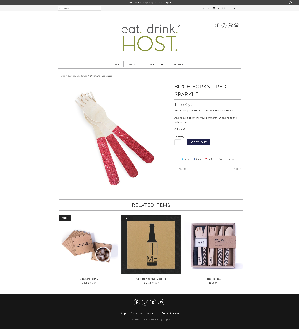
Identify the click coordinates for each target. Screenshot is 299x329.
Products (133, 64)
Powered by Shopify (160, 319)
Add (220, 159)
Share (198, 159)
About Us (179, 64)
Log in (205, 8)
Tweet (186, 159)
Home (117, 64)
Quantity (179, 136)
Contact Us (136, 313)
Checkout (234, 8)
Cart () (220, 8)
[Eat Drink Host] (149, 38)
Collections (156, 64)
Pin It (210, 159)
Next (236, 169)
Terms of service (170, 313)
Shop (123, 313)
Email (231, 159)
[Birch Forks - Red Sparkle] (114, 137)
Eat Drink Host (143, 319)
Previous (181, 169)
